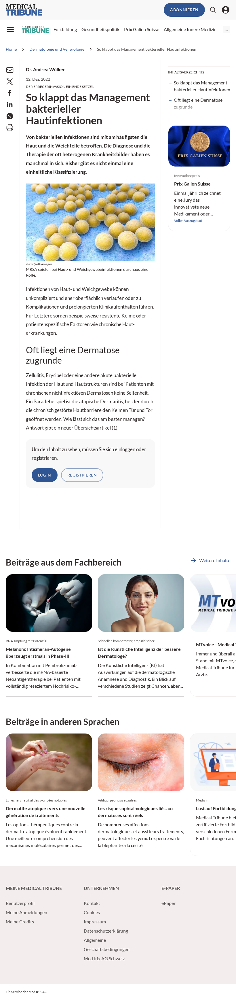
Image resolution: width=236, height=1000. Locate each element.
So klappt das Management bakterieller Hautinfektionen (202, 86)
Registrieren (82, 474)
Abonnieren (184, 9)
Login (44, 474)
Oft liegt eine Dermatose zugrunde (198, 103)
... (226, 29)
